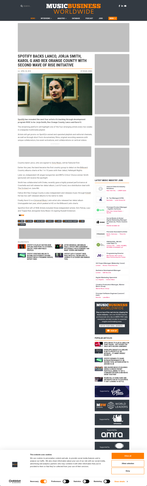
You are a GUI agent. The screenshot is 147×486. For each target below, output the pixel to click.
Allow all (127, 456)
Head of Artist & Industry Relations (116, 187)
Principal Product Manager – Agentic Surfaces (117, 208)
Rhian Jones (87, 71)
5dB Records (107, 272)
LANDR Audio (122, 190)
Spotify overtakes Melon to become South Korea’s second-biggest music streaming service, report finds (40, 256)
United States (117, 211)
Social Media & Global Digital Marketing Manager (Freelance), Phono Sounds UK (117, 220)
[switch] (66, 481)
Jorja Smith (40, 221)
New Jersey (118, 255)
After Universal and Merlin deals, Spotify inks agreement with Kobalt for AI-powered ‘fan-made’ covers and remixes (77, 247)
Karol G (50, 221)
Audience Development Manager (108, 270)
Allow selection (128, 463)
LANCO (59, 221)
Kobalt (88, 193)
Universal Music (40, 200)
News (33, 18)
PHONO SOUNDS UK (113, 226)
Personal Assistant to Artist (117, 232)
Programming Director (115, 253)
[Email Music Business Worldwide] (125, 6)
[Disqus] (55, 292)
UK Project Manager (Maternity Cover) (110, 263)
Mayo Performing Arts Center (116, 257)
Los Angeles (100, 279)
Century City (111, 245)
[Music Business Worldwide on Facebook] (120, 6)
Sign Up (113, 331)
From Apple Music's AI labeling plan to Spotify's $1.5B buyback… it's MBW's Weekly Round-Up (116, 352)
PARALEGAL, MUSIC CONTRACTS (114, 242)
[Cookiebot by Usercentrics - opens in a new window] (15, 481)
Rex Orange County (71, 221)
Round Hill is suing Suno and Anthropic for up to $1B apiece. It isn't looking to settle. (116, 379)
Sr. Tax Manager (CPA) (115, 198)
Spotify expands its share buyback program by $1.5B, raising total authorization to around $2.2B (116, 361)
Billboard (84, 167)
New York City (111, 190)
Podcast (89, 18)
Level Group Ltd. (120, 200)
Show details (119, 481)
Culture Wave (110, 279)
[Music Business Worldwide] (73, 8)
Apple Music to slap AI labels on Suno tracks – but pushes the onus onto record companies (116, 344)
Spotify (21, 119)
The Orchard (23, 188)
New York (110, 211)
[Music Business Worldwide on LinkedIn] (122, 6)
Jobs (101, 18)
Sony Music (56, 163)
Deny (128, 471)
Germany (114, 234)
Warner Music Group (102, 288)
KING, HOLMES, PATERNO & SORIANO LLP (117, 246)
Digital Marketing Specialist (106, 277)
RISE (82, 221)
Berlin (108, 234)
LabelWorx (106, 297)
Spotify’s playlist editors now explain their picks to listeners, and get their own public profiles (39, 247)
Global (30, 221)
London (98, 265)
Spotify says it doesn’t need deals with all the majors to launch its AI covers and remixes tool (77, 256)
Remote (98, 297)
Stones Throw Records (110, 265)
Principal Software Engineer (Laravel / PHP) (110, 294)
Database (76, 18)
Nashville (110, 200)
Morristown (110, 255)
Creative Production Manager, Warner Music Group (110, 285)
